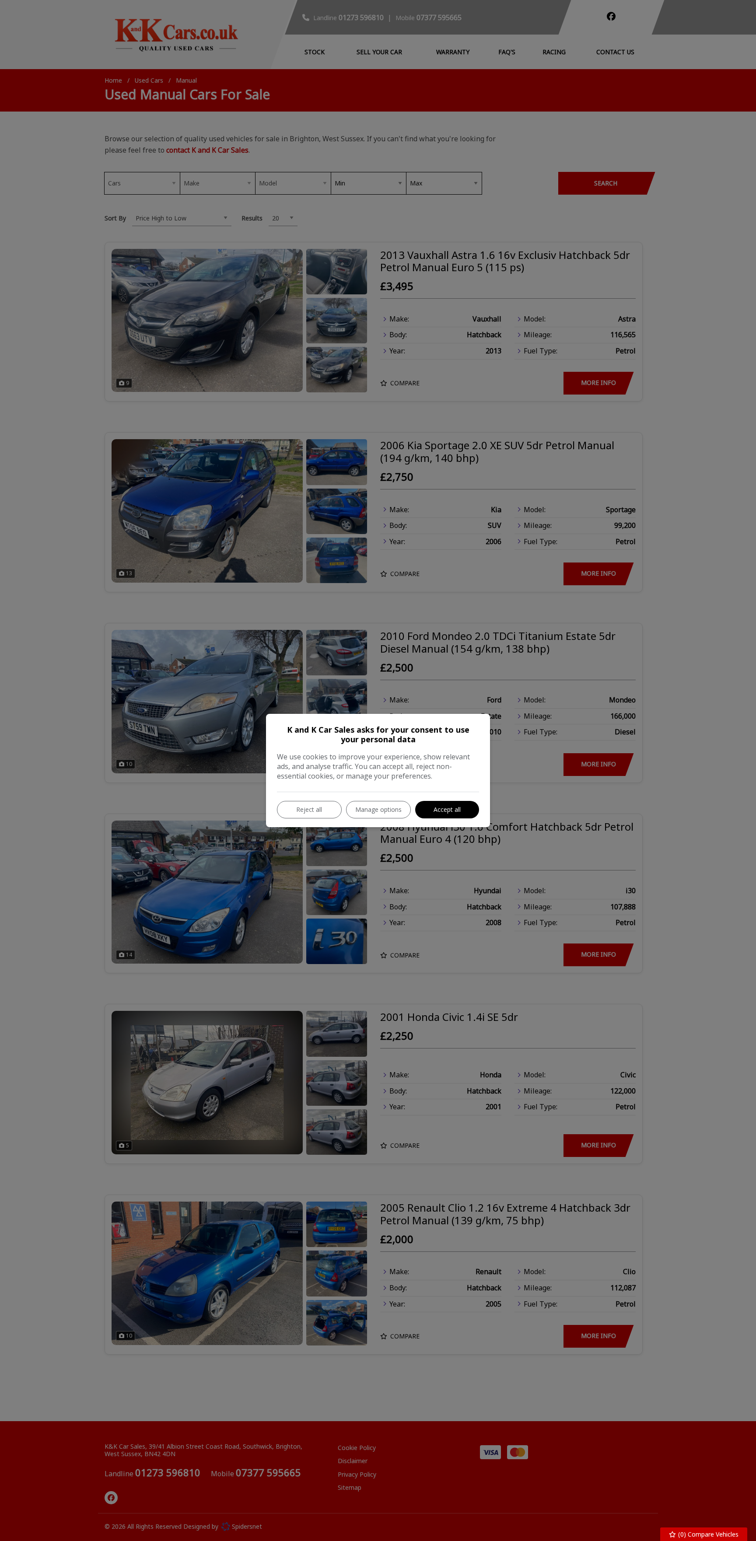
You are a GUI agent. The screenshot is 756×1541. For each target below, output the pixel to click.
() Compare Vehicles (707, 1534)
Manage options (378, 809)
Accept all (447, 809)
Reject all (309, 809)
